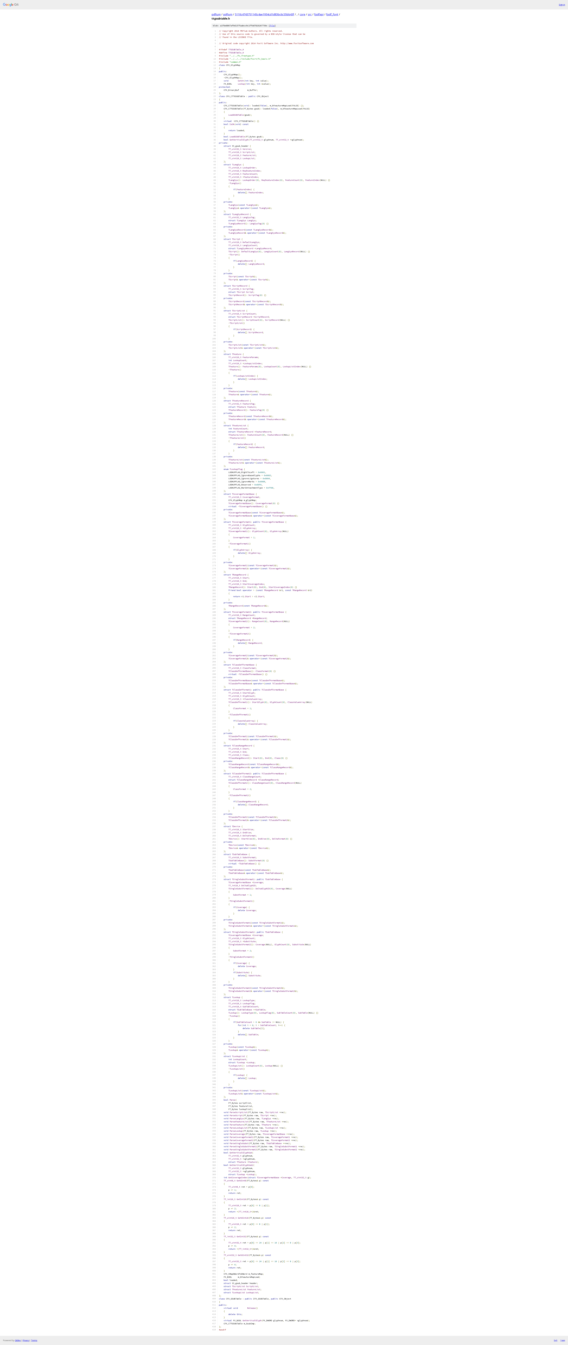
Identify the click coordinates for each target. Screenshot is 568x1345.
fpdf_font (332, 14)
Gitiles (18, 1340)
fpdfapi (319, 14)
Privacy (25, 1340)
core (302, 14)
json (562, 1340)
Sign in (562, 4)
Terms (34, 1340)
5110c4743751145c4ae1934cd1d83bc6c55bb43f (264, 14)
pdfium (216, 14)
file (272, 25)
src (310, 14)
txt (555, 1340)
